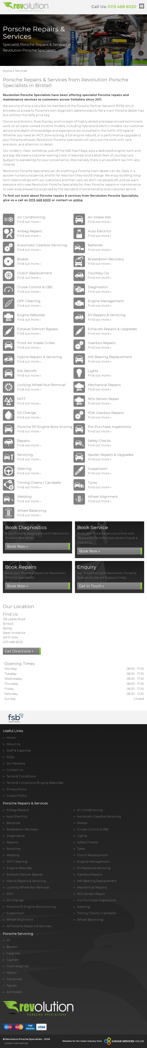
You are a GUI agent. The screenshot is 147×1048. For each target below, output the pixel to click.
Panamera (14, 979)
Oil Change (15, 900)
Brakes (82, 823)
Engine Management (93, 861)
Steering (83, 906)
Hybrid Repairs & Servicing (26, 881)
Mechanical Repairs (92, 887)
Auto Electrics (16, 816)
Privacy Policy (16, 789)
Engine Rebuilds (19, 868)
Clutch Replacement (92, 855)
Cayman (12, 959)
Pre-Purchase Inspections (96, 900)
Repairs (12, 842)
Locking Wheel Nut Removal (27, 887)
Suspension (15, 913)
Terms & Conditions (21, 776)
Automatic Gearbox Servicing (99, 816)
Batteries (13, 823)
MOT (9, 894)
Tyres (81, 848)
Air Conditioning (90, 810)
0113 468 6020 (113, 6)
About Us (13, 744)
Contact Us (14, 770)
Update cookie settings (16, 1043)
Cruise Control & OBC (93, 829)
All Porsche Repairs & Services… (29, 926)
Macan (11, 972)
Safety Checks (87, 842)
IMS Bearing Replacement (97, 881)
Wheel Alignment (19, 919)
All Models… (15, 992)
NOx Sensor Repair (91, 894)
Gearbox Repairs (89, 874)
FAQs (10, 757)
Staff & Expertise (18, 750)
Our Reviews (15, 763)
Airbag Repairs (17, 810)
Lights (82, 835)
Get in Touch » (91, 586)
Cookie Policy (16, 795)
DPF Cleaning (17, 861)
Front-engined (17, 966)
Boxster (12, 947)
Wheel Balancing (90, 919)
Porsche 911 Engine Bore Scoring (31, 906)
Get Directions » (19, 651)
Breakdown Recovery (22, 829)
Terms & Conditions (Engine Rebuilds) (34, 782)
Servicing (13, 848)
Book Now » (17, 546)
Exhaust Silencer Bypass (24, 874)
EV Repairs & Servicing (94, 868)
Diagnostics (15, 835)
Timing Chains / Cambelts (96, 913)
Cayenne (13, 953)
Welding (12, 855)
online (78, 200)
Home (11, 737)
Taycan (11, 985)
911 (8, 940)
